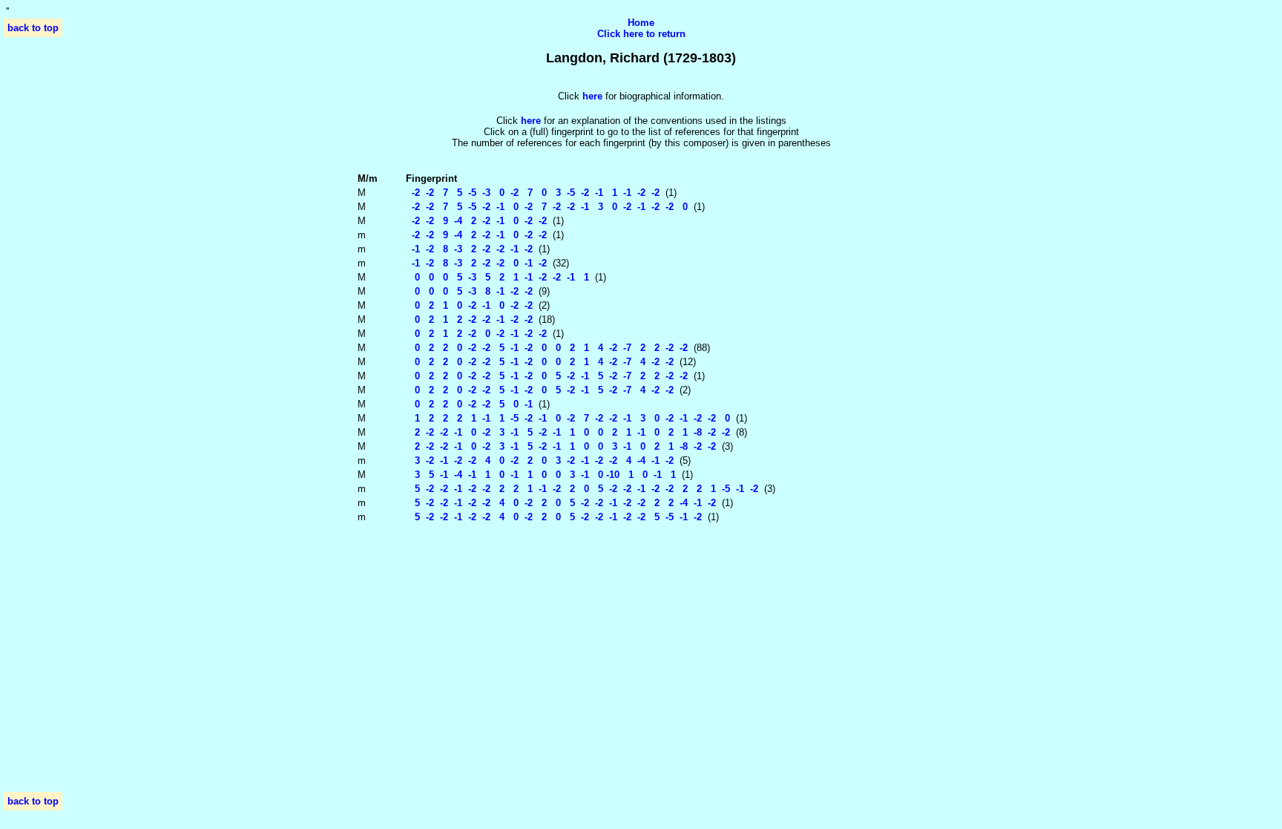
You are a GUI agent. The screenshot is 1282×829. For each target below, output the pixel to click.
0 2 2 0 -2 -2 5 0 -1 (469, 404)
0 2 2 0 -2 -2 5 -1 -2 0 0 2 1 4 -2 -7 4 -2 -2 (540, 361)
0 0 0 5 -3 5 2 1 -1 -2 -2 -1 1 (497, 277)
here (531, 120)
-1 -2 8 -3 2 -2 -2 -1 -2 (469, 249)
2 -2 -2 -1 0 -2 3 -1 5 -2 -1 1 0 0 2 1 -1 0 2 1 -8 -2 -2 (568, 432)
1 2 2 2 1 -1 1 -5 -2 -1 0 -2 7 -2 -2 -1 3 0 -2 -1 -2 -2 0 (568, 418)
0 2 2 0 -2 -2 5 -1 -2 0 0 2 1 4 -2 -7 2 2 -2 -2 (547, 347)
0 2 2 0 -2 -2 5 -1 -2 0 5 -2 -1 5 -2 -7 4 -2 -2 (540, 390)
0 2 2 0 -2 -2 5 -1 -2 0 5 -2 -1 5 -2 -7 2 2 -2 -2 (547, 375)
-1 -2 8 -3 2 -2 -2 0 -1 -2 (476, 263)
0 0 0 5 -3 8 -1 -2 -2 (469, 291)
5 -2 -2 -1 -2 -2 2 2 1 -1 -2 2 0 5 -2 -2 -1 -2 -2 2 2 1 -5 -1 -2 (582, 488)
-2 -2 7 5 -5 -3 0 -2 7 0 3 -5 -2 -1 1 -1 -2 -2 (533, 192)
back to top (33, 27)
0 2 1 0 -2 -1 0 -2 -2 (469, 305)
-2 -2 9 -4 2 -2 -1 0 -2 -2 (476, 220)
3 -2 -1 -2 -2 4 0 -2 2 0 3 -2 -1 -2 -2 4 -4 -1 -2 (540, 460)
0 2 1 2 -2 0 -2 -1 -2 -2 (476, 333)
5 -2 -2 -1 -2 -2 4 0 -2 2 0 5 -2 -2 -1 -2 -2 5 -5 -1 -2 (554, 516)
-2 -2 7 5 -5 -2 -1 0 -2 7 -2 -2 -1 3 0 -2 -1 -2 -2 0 (547, 206)
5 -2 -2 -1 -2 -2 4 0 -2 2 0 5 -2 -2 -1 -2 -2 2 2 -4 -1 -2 (561, 502)
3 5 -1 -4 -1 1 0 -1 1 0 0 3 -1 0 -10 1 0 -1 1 (541, 474)
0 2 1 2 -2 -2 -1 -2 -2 (469, 319)
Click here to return (641, 33)
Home (641, 22)
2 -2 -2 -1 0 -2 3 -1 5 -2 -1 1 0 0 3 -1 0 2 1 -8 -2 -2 (561, 446)
